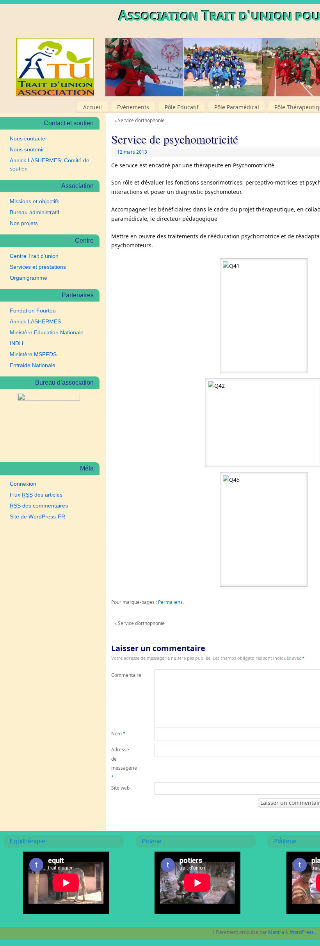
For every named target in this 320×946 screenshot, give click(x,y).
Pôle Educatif (182, 107)
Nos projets (24, 223)
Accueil (92, 107)
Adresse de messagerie (122, 763)
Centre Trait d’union (34, 256)
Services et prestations (38, 267)
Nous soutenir (27, 149)
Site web (120, 787)
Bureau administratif (34, 212)
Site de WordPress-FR (37, 516)
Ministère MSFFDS (33, 354)
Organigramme (28, 278)
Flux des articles (36, 495)
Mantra (276, 932)
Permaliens (170, 602)
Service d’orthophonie (139, 120)
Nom (118, 733)
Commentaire (122, 675)
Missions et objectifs (34, 201)
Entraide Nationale (32, 365)
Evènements (133, 107)
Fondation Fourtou (33, 310)
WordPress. (302, 932)
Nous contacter (28, 138)
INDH (16, 343)
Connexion (23, 484)
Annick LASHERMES (35, 321)
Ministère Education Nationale (47, 332)
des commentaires (39, 505)
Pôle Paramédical (236, 107)
